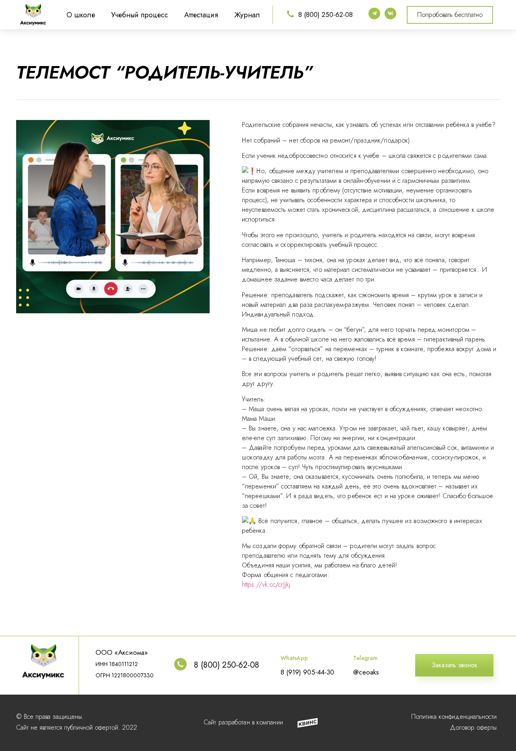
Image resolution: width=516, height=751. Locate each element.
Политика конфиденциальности (454, 716)
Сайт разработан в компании (243, 722)
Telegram (365, 658)
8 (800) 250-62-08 (325, 14)
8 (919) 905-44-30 (307, 672)
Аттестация (201, 15)
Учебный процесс (139, 15)
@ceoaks (366, 672)
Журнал (247, 15)
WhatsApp (294, 658)
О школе (81, 15)
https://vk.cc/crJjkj (266, 584)
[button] (450, 15)
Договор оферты (473, 727)
